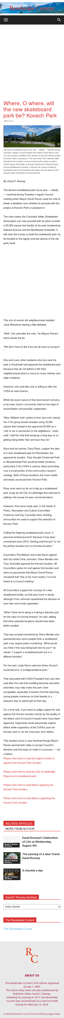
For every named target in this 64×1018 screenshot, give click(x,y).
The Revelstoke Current (17, 929)
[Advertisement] (32, 58)
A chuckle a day (32, 870)
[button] (59, 20)
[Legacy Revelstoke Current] (32, 7)
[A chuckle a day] (11, 874)
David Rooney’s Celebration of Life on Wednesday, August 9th (40, 841)
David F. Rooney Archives (11, 845)
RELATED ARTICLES (18, 823)
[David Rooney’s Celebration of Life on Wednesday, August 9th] (11, 842)
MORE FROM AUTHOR (20, 829)
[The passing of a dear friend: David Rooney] (11, 858)
